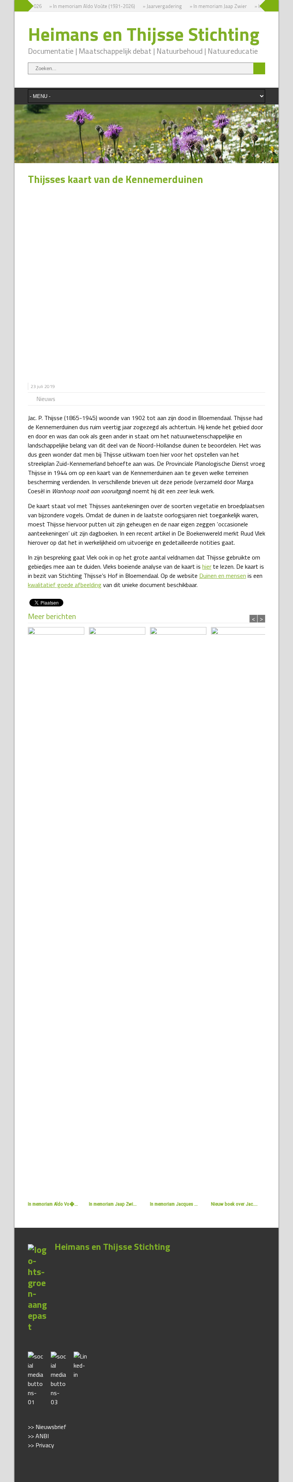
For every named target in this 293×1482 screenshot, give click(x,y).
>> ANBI (38, 1435)
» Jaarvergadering (155, 6)
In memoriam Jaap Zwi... (113, 1204)
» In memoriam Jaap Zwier (211, 6)
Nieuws (45, 398)
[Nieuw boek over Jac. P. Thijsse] (241, 913)
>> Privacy (41, 1445)
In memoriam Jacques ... (174, 1204)
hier (206, 566)
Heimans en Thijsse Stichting (143, 34)
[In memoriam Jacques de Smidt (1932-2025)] (180, 913)
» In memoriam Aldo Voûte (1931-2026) (85, 6)
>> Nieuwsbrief (47, 1426)
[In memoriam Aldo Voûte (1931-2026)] (58, 913)
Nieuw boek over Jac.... (234, 1204)
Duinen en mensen (222, 575)
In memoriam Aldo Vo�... (53, 1204)
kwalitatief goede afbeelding (64, 584)
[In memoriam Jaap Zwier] (119, 913)
